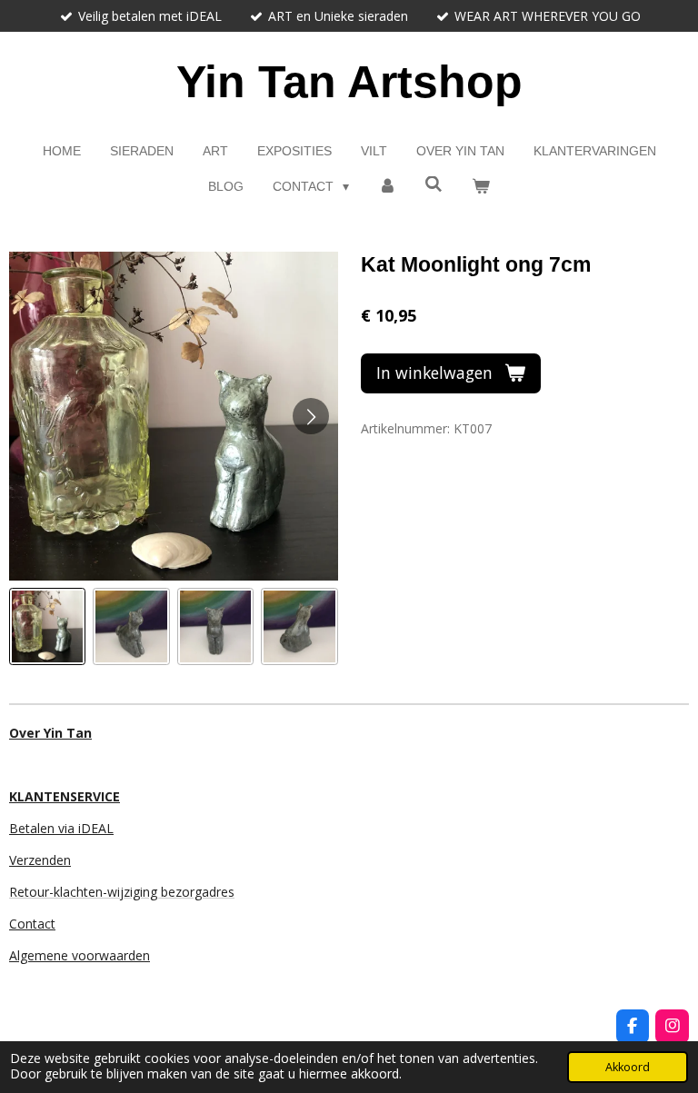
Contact (32, 923)
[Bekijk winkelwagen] (481, 187)
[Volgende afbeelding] (311, 416)
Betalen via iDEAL (61, 828)
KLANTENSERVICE (64, 796)
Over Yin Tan (50, 732)
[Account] (387, 187)
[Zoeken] (434, 184)
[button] (47, 626)
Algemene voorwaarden (79, 955)
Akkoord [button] (627, 1067)
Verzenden (40, 860)
